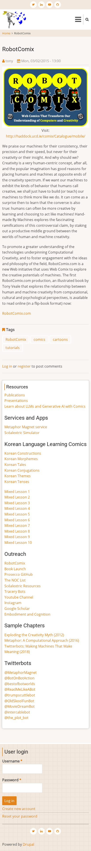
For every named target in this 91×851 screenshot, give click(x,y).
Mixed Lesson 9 (17, 536)
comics (39, 339)
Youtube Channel (18, 597)
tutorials (13, 347)
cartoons (60, 339)
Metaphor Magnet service (25, 427)
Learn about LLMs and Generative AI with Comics (44, 406)
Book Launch (15, 568)
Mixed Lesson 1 (17, 491)
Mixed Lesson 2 (17, 497)
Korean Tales (15, 464)
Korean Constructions (22, 453)
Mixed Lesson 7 (17, 525)
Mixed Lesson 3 (17, 502)
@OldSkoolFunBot (19, 700)
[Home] (14, 19)
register (24, 366)
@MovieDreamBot (19, 706)
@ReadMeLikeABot (19, 689)
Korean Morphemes (21, 458)
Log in (7, 366)
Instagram (12, 602)
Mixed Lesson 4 (17, 508)
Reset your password (19, 816)
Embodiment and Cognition (27, 614)
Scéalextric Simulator (22, 432)
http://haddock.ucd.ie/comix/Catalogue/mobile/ (45, 136)
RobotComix (16, 339)
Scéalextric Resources (22, 585)
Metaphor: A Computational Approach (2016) (41, 640)
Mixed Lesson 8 (17, 531)
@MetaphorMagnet (20, 672)
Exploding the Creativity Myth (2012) (34, 634)
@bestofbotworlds (19, 683)
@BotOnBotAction (19, 678)
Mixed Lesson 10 (18, 542)
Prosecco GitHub (18, 574)
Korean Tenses (16, 481)
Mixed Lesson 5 (17, 514)
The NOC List (15, 580)
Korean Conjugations (22, 470)
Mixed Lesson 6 (17, 520)
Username (11, 761)
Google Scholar (17, 608)
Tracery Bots (14, 591)
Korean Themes (17, 475)
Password (10, 779)
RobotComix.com (16, 313)
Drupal (28, 844)
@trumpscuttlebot (19, 695)
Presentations (16, 400)
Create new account (18, 808)
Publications (14, 395)
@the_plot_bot (16, 717)
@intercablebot (17, 712)
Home (6, 33)
